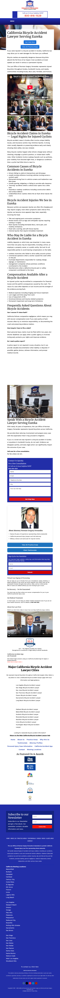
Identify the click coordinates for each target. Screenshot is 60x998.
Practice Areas (22, 838)
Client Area (49, 838)
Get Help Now (30, 42)
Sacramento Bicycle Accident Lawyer (28, 698)
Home (8, 838)
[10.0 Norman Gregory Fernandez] (30, 647)
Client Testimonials (30, 550)
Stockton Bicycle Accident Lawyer (27, 719)
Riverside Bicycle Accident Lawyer (27, 717)
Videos (39, 838)
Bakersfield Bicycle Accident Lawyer (28, 712)
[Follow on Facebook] (23, 983)
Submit (30, 572)
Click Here (34, 967)
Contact (30, 840)
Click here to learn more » (14, 662)
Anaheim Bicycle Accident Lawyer (27, 714)
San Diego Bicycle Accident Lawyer (27, 687)
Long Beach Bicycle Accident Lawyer (28, 700)
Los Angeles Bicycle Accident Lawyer (28, 685)
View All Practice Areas (30, 47)
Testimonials (32, 838)
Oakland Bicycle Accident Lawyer (27, 709)
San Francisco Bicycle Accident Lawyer (29, 693)
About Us (13, 838)
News (43, 838)
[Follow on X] (27, 983)
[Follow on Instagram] (30, 983)
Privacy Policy (34, 991)
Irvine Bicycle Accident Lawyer (26, 722)
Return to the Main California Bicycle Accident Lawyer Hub (30, 735)
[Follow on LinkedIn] (33, 983)
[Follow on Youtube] (36, 983)
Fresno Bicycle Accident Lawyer (26, 695)
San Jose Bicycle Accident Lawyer (27, 690)
